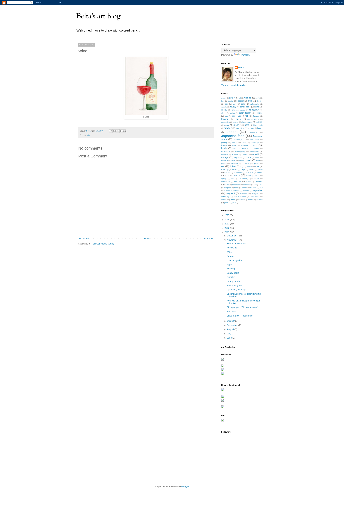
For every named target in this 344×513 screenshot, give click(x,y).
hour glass (240, 128)
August (230, 329)
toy (261, 188)
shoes (259, 172)
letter (234, 145)
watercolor (255, 197)
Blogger (185, 486)
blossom (240, 101)
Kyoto (244, 142)
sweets (259, 181)
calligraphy (254, 104)
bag (222, 101)
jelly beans (254, 139)
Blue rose (231, 311)
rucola (234, 170)
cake (243, 104)
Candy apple (233, 273)
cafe (234, 104)
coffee (232, 113)
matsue (245, 148)
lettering (244, 145)
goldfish (259, 122)
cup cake (236, 116)
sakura (251, 170)
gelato (235, 122)
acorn (223, 98)
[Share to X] (118, 131)
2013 (227, 223)
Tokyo (244, 188)
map (234, 148)
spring (223, 178)
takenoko (236, 185)
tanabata (247, 185)
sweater (249, 182)
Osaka (248, 157)
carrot (256, 107)
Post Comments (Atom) (103, 244)
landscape (255, 142)
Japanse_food (239, 139)
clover (223, 113)
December (232, 235)
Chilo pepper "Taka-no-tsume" (242, 307)
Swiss (226, 185)
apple (232, 98)
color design (245, 113)
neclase (224, 154)
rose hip (224, 169)
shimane (249, 172)
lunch (224, 148)
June (229, 338)
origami (237, 157)
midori (256, 148)
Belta (241, 67)
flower (224, 119)
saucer (227, 173)
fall (246, 116)
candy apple (245, 107)
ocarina (235, 154)
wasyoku (255, 194)
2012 (227, 228)
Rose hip (231, 268)
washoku (243, 194)
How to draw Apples (236, 243)
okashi (255, 154)
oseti (257, 158)
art (240, 98)
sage (243, 169)
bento (230, 101)
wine (89, 135)
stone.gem (225, 182)
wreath (259, 199)
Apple (229, 264)
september (238, 173)
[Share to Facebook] (121, 131)
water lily (225, 196)
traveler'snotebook (231, 190)
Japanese (253, 132)
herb (247, 125)
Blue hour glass (234, 285)
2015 (227, 215)
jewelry (224, 142)
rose (257, 166)
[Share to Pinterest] (124, 131)
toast (236, 188)
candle (224, 107)
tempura (227, 188)
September (232, 325)
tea (261, 185)
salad (260, 169)
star (233, 178)
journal (234, 142)
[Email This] (111, 131)
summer (237, 181)
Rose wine (232, 247)
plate (258, 160)
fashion (256, 116)
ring (241, 166)
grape (226, 125)
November (232, 240)
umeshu (246, 190)
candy (233, 107)
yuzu (234, 203)
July (229, 333)
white (233, 199)
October (245, 154)
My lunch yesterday (236, 289)
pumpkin (245, 163)
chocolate (254, 110)
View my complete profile (233, 85)
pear (233, 160)
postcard (234, 163)
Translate (245, 55)
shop (227, 175)
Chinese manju (238, 110)
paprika (224, 160)
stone (256, 178)
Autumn (248, 98)
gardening (225, 122)
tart (255, 185)
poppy (223, 163)
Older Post (208, 238)
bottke (259, 101)
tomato (253, 187)
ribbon (233, 166)
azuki (257, 98)
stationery (244, 178)
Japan (231, 132)
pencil (241, 160)
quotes (256, 163)
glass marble (246, 122)
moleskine (225, 151)
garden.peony (253, 119)
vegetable (257, 190)
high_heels (257, 125)
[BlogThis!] (114, 131)
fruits (238, 119)
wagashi (230, 193)
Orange (230, 256)
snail (257, 175)
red (222, 166)
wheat (223, 199)
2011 (227, 232)
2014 (227, 219)
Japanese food (233, 136)
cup (226, 116)
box (226, 104)
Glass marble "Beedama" (240, 316)
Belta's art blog (98, 16)
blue (250, 101)
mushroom (254, 151)
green (236, 125)
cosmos (258, 113)
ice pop (251, 128)
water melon (240, 196)
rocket (249, 166)
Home (147, 238)
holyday (228, 128)
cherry (224, 110)
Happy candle (233, 281)
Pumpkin (231, 277)
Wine (229, 252)
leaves (224, 145)
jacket (259, 128)
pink (249, 160)
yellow (226, 203)
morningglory (240, 151)
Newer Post (84, 238)
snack (248, 175)
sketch (237, 175)
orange (224, 157)
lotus (255, 145)
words (250, 200)
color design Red (235, 260)
